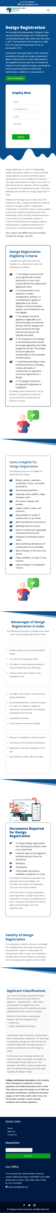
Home (10, 1128)
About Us (11, 1131)
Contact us (12, 1134)
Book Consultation (16, 78)
